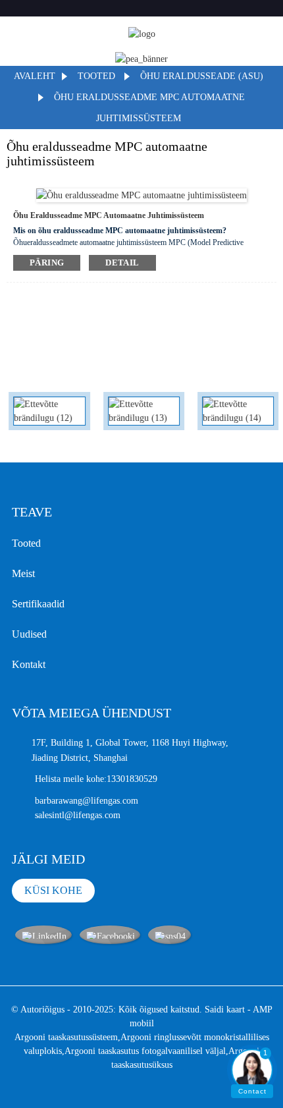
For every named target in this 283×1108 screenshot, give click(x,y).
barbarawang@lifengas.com (86, 801)
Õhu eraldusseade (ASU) (201, 76)
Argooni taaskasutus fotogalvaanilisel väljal (145, 1051)
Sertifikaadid (38, 603)
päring (47, 262)
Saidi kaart (225, 1009)
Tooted (96, 76)
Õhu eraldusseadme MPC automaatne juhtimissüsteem (108, 215)
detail (122, 262)
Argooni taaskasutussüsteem (66, 1037)
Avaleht (34, 76)
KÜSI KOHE (53, 890)
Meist (23, 573)
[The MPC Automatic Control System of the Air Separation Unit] (141, 195)
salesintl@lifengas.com (77, 815)
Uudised (29, 634)
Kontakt (28, 664)
